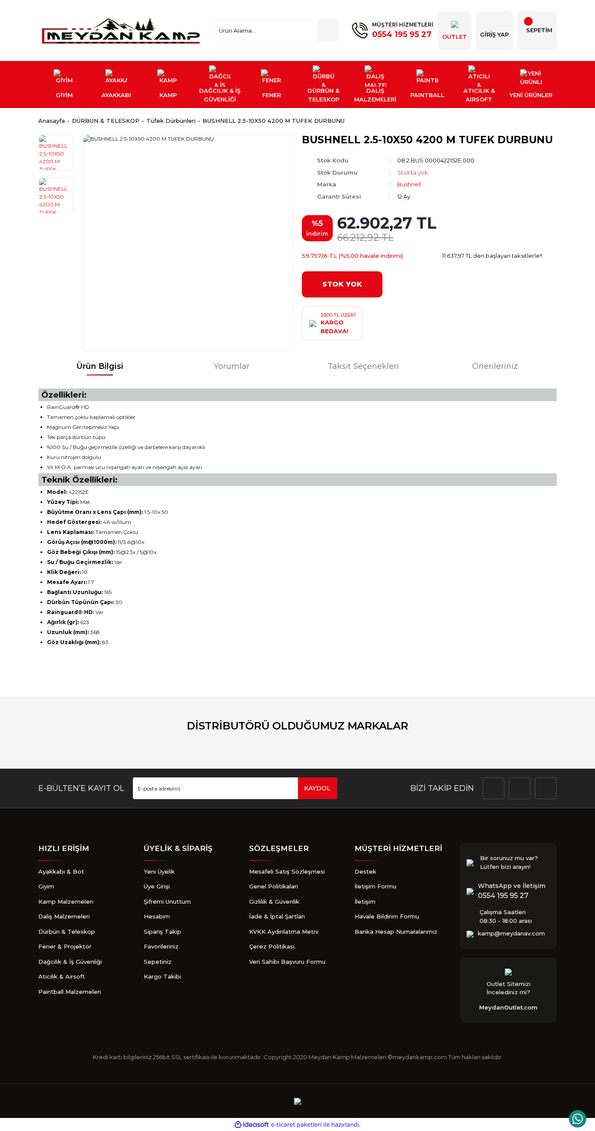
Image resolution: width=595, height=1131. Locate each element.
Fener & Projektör (64, 946)
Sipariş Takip (162, 931)
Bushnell (409, 184)
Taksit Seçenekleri (363, 366)
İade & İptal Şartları (277, 916)
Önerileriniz (495, 366)
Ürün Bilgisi (99, 366)
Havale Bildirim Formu (387, 916)
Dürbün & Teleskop (66, 931)
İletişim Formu (375, 886)
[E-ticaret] (296, 1125)
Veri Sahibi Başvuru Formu (287, 961)
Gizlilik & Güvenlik (274, 901)
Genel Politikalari (273, 886)
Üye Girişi (157, 886)
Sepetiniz (158, 961)
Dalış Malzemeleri (64, 916)
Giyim (46, 886)
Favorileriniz (161, 946)
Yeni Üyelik (159, 871)
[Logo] (122, 30)
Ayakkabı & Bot (61, 871)
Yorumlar (232, 366)
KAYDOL (317, 788)
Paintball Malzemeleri (69, 991)
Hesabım (157, 916)
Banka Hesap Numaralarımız (396, 931)
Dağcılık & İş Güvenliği (70, 961)
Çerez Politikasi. (272, 946)
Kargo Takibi (162, 976)
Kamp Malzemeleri (65, 901)
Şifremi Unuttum (167, 901)
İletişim (365, 901)
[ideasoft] (251, 1125)
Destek (365, 871)
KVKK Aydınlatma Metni (283, 931)
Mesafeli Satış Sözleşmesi (287, 871)
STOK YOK (342, 284)
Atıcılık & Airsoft (61, 976)
